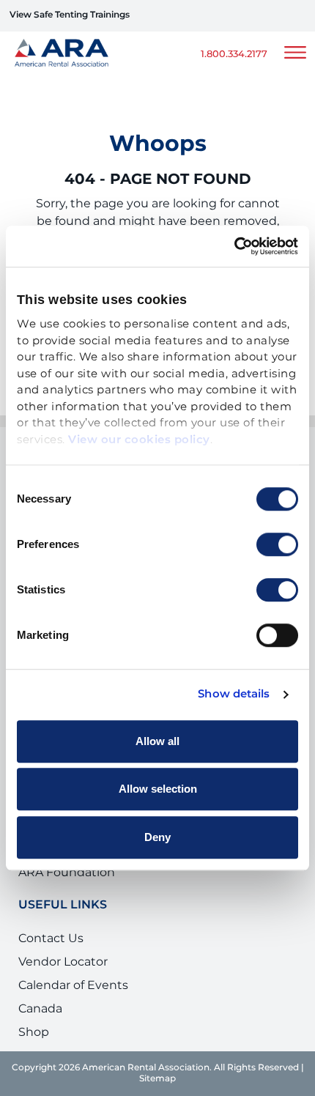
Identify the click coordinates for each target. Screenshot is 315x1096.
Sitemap (157, 1079)
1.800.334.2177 (234, 54)
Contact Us (51, 938)
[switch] (277, 544)
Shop (33, 1032)
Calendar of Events (73, 985)
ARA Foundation (66, 872)
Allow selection (158, 788)
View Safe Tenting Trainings (70, 15)
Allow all (157, 741)
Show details (234, 694)
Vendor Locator (63, 961)
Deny (157, 837)
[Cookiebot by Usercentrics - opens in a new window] (234, 246)
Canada (40, 1008)
